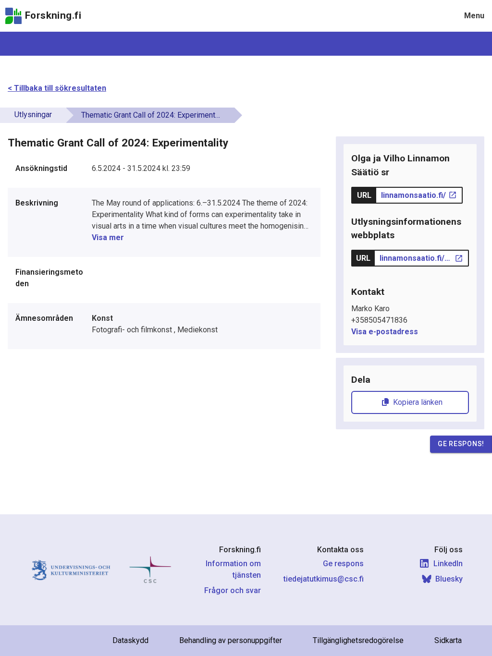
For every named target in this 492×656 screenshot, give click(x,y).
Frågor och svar (232, 590)
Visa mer (108, 237)
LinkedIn (448, 563)
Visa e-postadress (384, 331)
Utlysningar (33, 114)
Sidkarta (448, 640)
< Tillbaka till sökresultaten (57, 88)
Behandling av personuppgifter (230, 640)
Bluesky (449, 578)
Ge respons (343, 563)
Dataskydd (130, 640)
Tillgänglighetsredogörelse (358, 640)
